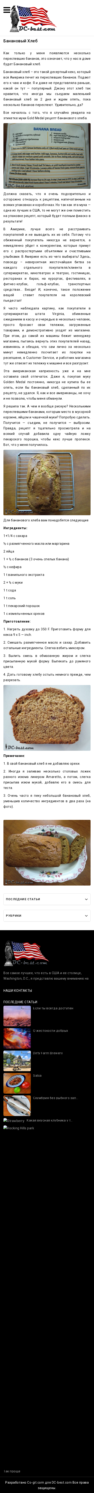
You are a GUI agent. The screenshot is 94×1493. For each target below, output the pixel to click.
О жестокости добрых (50, 1031)
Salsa (37, 1075)
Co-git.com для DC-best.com (50, 1482)
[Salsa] (17, 1083)
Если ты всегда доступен (53, 1008)
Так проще (12, 1471)
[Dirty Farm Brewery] (17, 1060)
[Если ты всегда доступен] (17, 1016)
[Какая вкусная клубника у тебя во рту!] (13, 1120)
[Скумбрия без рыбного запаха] (17, 1105)
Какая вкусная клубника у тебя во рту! (50, 1120)
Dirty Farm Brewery (48, 1053)
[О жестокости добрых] (17, 1038)
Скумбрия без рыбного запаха (56, 1098)
